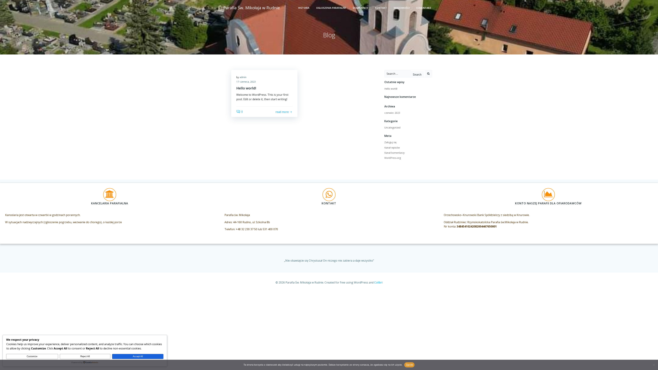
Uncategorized (392, 127)
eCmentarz (423, 7)
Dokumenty (360, 7)
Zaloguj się (390, 142)
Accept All (138, 356)
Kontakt (381, 7)
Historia (303, 7)
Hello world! (390, 88)
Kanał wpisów (392, 147)
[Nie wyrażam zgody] (653, 365)
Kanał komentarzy (394, 152)
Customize (32, 356)
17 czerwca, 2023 (246, 81)
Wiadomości (402, 7)
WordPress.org (392, 157)
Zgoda (409, 364)
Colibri (378, 282)
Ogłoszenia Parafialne (331, 7)
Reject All (85, 356)
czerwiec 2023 (392, 112)
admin (243, 77)
